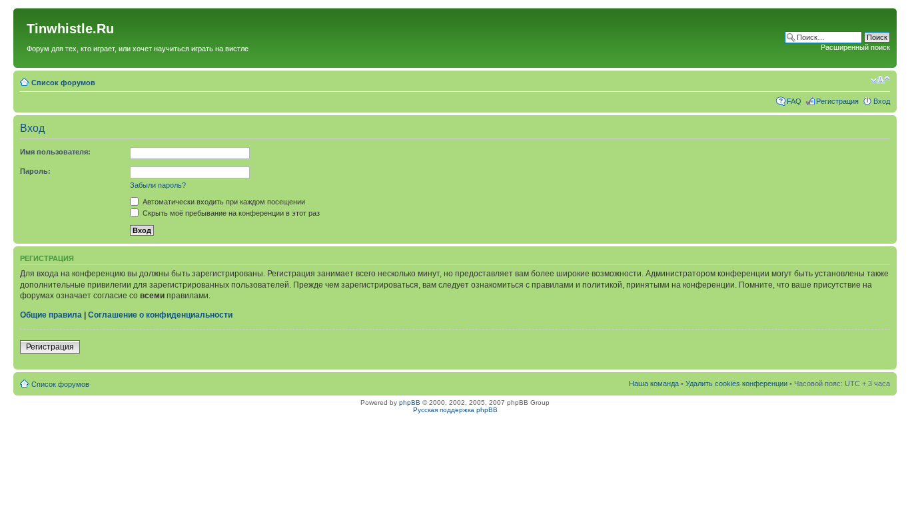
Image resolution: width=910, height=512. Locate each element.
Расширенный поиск (855, 47)
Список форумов (63, 83)
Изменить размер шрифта (880, 80)
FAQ (794, 101)
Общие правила (51, 315)
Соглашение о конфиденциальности (160, 315)
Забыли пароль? (158, 185)
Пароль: (35, 171)
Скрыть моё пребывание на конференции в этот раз (230, 213)
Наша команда (654, 383)
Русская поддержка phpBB (455, 409)
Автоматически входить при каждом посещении (223, 202)
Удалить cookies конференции (736, 383)
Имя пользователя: (55, 152)
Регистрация (837, 101)
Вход (881, 101)
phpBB (409, 402)
